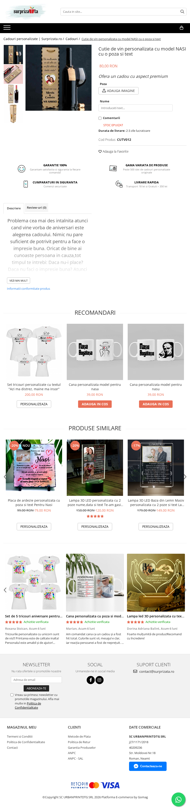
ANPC (72, 753)
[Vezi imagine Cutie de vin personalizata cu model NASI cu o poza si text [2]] (13, 94)
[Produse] (7, 28)
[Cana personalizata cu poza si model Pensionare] (94, 583)
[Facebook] (91, 680)
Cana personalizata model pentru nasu (156, 386)
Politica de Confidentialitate (28, 705)
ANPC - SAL (75, 758)
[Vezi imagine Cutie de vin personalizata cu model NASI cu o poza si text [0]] (13, 54)
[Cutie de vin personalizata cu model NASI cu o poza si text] (58, 78)
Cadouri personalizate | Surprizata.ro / (34, 39)
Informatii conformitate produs (28, 288)
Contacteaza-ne (151, 766)
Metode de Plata (79, 736)
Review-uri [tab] (36, 207)
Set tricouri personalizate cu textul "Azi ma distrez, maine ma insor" (34, 386)
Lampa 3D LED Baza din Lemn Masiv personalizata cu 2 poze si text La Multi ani (156, 502)
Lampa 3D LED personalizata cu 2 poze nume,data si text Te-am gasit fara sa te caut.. (95, 502)
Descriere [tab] (14, 208)
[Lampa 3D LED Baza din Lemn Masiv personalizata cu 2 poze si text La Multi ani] (156, 468)
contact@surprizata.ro (156, 671)
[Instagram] (99, 680)
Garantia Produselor (82, 747)
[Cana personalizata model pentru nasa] (95, 352)
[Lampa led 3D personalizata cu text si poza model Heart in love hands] (155, 583)
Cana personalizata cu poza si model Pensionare (104, 616)
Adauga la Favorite (115, 151)
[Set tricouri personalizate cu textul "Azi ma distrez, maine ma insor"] (34, 352)
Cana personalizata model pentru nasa (95, 386)
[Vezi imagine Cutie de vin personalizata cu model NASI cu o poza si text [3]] (13, 113)
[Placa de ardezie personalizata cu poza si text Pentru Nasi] (34, 468)
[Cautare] (182, 12)
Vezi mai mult (19, 280)
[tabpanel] (58, 78)
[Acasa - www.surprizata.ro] (26, 11)
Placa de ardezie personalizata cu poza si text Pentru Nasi (34, 502)
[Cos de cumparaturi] (182, 27)
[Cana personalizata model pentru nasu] (156, 352)
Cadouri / (73, 39)
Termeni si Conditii (19, 736)
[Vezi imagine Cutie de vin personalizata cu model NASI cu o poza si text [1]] (13, 74)
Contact (12, 747)
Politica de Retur (79, 742)
